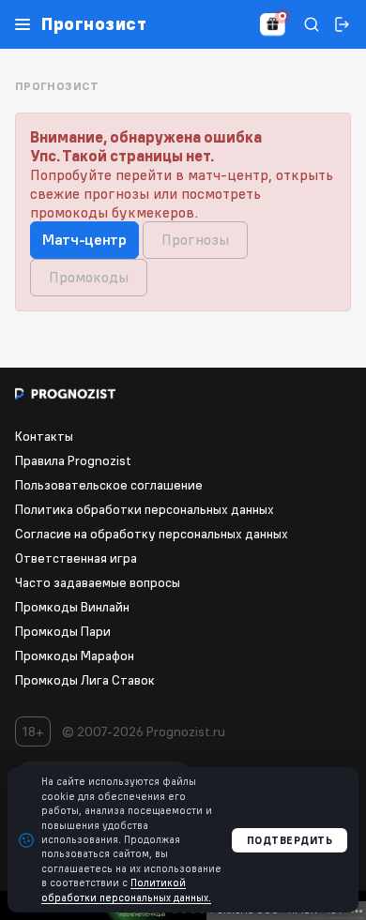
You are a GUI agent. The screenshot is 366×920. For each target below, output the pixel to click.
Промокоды (89, 276)
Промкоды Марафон (74, 655)
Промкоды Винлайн (72, 606)
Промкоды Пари (63, 631)
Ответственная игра (76, 558)
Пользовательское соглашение (109, 484)
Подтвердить (290, 840)
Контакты (44, 436)
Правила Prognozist (73, 460)
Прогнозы (195, 239)
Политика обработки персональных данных (144, 509)
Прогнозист (93, 24)
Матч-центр (84, 239)
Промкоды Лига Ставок (85, 679)
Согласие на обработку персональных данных (151, 533)
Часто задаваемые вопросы (97, 582)
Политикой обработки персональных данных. (126, 889)
